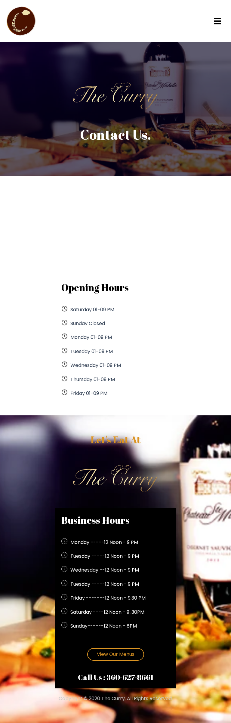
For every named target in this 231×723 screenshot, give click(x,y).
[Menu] (217, 21)
